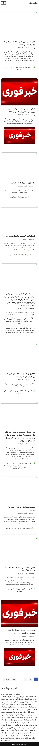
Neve (25, 744)
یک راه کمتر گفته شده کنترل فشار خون (20, 236)
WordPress (15, 744)
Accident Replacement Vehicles (12, 738)
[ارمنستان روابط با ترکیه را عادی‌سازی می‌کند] (19, 490)
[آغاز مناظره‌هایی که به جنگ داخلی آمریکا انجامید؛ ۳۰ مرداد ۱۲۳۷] (19, 24)
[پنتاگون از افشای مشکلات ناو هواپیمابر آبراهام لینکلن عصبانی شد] (19, 356)
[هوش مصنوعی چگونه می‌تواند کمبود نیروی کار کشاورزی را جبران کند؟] (19, 91)
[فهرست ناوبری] (3, 3)
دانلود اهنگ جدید (30, 696)
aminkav (31, 48)
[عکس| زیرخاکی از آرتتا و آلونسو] (19, 166)
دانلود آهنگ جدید (29, 735)
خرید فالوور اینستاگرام (16, 696)
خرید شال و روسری (12, 712)
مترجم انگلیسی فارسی (22, 717)
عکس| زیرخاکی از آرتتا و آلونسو (23, 183)
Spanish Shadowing (8, 725)
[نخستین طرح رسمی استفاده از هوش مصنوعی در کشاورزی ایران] (19, 613)
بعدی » (7, 679)
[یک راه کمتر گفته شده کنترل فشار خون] (19, 219)
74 (14, 679)
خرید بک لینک (28, 699)
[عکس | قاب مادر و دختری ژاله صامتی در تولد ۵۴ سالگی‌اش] (19, 550)
